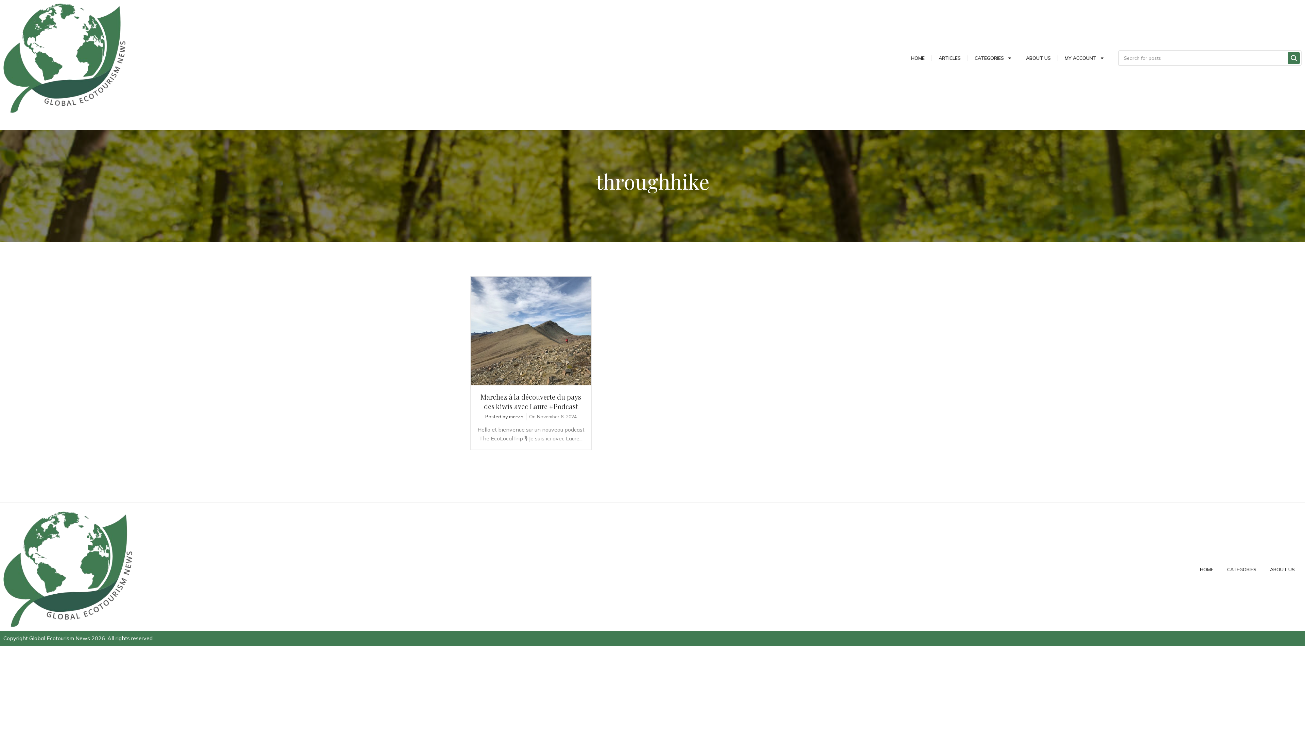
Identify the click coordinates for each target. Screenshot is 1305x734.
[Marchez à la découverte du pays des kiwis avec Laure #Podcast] (531, 331)
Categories (989, 58)
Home (918, 58)
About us (1038, 58)
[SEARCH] (1294, 58)
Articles (950, 58)
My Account (1080, 58)
